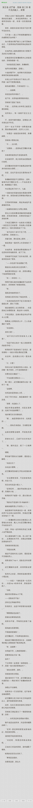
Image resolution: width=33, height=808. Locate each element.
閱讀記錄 (29, 2)
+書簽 (23, 800)
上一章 (3, 800)
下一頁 (29, 800)
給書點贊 (20, 2)
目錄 (16, 800)
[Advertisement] (16, 780)
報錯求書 (24, 2)
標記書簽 (15, 2)
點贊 (10, 800)
